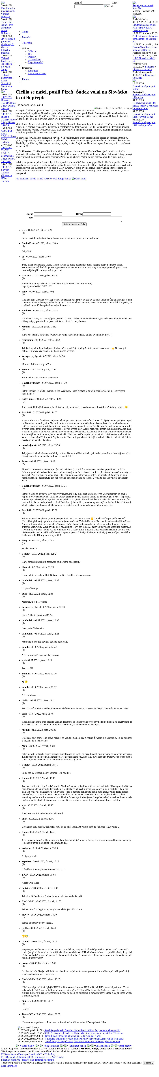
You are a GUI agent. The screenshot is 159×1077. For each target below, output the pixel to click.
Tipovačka (27, 42)
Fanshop (22, 1054)
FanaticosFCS (35, 1054)
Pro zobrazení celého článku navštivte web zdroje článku (43, 178)
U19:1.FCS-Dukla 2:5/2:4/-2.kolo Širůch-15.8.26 (8, 136)
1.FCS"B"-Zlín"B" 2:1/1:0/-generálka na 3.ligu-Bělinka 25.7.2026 (8, 154)
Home (25, 31)
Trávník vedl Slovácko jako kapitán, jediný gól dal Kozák (73, 1036)
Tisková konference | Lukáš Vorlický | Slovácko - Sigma (7, 82)
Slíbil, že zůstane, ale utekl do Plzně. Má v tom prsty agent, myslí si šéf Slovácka (83, 1033)
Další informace (9, 1065)
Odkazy (32, 56)
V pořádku (148, 1063)
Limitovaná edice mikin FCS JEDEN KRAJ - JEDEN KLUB (144, 28)
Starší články (125, 1045)
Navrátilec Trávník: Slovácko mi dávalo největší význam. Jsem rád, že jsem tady (84, 1038)
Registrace (33, 70)
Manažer (26, 37)
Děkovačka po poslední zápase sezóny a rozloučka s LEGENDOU (145, 106)
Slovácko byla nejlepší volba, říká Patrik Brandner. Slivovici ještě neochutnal (82, 1041)
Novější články (27, 1045)
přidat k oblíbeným (10, 1059)
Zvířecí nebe (58, 1057)
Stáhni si (32, 51)
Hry (30, 54)
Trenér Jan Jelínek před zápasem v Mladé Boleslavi (7, 28)
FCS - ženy (50, 1054)
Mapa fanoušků (35, 62)
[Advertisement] (74, 203)
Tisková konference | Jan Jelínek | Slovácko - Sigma (7, 64)
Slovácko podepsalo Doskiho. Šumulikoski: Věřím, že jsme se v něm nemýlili (82, 1030)
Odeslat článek (102, 1045)
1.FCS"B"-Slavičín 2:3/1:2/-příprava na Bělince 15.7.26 (6, 174)
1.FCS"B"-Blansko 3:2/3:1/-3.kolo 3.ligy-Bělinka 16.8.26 (8, 119)
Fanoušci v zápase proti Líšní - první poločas (144, 115)
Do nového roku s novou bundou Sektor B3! (145, 48)
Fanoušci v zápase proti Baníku (144, 68)
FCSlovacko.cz (8, 1054)
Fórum (25, 79)
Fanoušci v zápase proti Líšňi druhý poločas (144, 123)
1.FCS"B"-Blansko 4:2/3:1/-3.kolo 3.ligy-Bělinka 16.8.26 (8, 103)
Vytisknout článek (77, 1045)
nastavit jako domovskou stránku (38, 1059)
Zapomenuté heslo (37, 73)
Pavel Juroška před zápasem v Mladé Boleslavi (8, 12)
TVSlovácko (34, 59)
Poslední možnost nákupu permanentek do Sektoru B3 (145, 39)
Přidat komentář (51, 1045)
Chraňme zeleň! (25, 1057)
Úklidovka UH (42, 1057)
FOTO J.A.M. (8, 1057)
